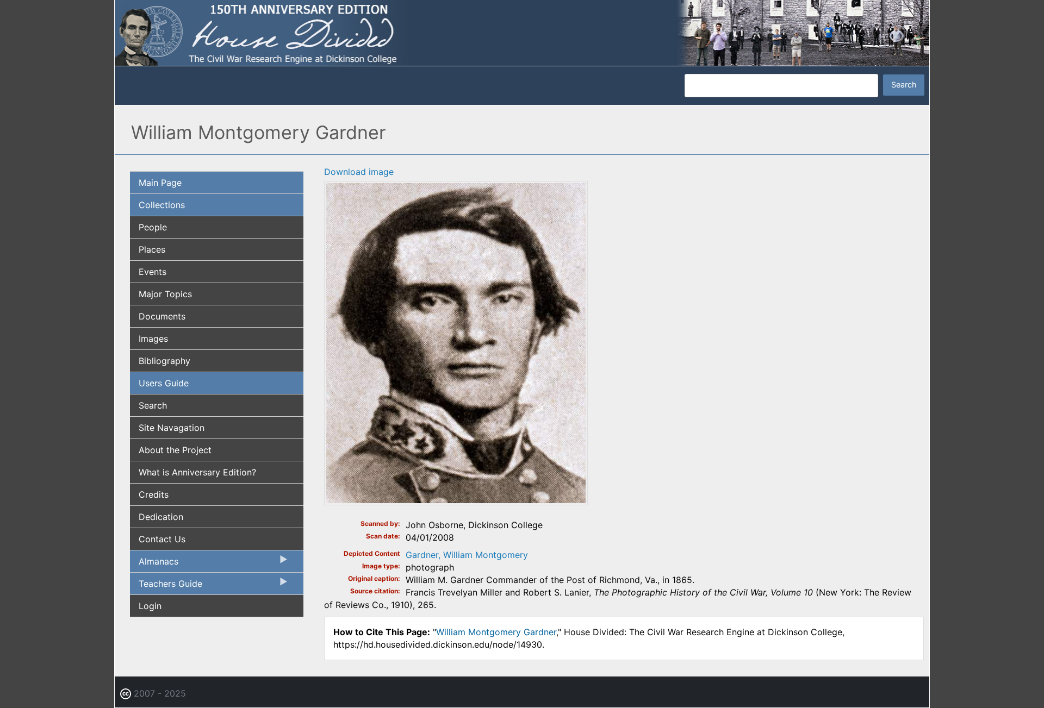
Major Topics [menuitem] (165, 294)
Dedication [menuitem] (161, 516)
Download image (359, 171)
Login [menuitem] (150, 605)
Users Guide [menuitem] (164, 383)
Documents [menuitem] (162, 316)
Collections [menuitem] (162, 204)
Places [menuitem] (152, 249)
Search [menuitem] (153, 405)
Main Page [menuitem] (160, 182)
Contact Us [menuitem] (162, 539)
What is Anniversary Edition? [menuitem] (197, 472)
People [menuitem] (153, 227)
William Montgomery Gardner (496, 631)
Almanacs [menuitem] (154, 564)
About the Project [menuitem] (175, 449)
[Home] (522, 32)
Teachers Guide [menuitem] (166, 586)
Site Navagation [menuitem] (171, 427)
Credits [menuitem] (154, 494)
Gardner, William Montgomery (467, 554)
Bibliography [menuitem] (164, 360)
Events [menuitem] (152, 271)
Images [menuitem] (153, 338)
